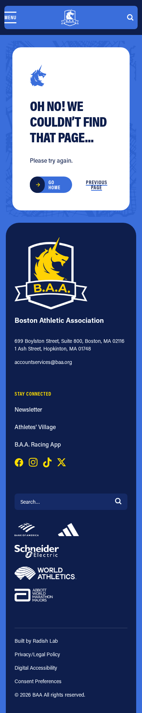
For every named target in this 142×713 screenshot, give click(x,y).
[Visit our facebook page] (19, 462)
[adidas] (68, 528)
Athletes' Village (35, 427)
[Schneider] (37, 550)
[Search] (118, 500)
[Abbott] (34, 594)
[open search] (130, 17)
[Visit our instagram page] (33, 462)
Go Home (54, 185)
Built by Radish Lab (36, 640)
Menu (10, 17)
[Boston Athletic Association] (70, 17)
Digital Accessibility (36, 667)
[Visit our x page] (61, 462)
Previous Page (96, 185)
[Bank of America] (27, 528)
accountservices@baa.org (43, 362)
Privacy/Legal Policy (37, 654)
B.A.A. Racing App (38, 444)
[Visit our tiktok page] (47, 462)
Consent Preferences (38, 681)
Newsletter (28, 409)
